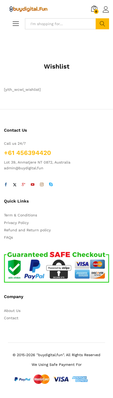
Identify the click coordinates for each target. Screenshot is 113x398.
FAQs (8, 237)
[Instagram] (42, 184)
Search (102, 23)
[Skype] (51, 185)
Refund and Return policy (27, 230)
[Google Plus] (23, 185)
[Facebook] (5, 185)
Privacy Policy (16, 223)
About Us (12, 311)
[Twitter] (14, 185)
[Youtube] (32, 185)
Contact (11, 318)
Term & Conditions (20, 215)
